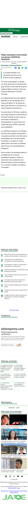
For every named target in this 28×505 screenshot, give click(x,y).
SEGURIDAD (5, 36)
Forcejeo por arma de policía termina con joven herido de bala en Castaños (12, 470)
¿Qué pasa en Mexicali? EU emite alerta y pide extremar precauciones (16, 270)
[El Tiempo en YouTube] (19, 476)
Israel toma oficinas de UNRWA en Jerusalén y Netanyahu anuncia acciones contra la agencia (6, 368)
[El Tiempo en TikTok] (15, 476)
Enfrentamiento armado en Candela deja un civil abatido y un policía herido (15, 265)
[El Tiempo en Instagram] (11, 476)
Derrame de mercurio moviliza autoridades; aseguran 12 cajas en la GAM (19, 367)
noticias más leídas (14, 310)
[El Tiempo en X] (22, 476)
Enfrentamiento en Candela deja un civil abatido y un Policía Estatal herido (14, 260)
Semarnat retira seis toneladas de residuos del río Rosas (19, 384)
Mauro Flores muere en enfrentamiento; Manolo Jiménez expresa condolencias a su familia (6, 386)
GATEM (15, 187)
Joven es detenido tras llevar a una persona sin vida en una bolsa (20, 375)
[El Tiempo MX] (14, 31)
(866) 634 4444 (12, 488)
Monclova (15, 36)
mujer (24, 187)
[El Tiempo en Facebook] (7, 476)
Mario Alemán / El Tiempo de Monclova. (11, 65)
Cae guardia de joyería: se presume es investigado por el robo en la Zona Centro (13, 441)
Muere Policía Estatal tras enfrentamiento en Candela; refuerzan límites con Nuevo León (15, 255)
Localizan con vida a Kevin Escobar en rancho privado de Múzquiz (12, 427)
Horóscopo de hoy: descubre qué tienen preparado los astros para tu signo (14, 280)
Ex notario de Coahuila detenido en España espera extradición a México (13, 456)
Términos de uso (5, 491)
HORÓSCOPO (12, 407)
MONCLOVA (4, 187)
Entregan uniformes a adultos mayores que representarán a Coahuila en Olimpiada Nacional (15, 296)
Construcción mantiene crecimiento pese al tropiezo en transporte (5, 376)
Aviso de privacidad (14, 491)
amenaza (20, 187)
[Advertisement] (14, 14)
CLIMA (17, 407)
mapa (18, 488)
